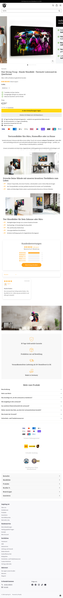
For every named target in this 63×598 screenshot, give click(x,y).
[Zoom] (52, 61)
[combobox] (31, 10)
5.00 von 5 (36, 247)
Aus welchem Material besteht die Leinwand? (15, 406)
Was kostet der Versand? (9, 414)
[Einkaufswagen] (57, 5)
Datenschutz (4, 546)
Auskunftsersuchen (6, 554)
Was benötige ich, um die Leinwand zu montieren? (16, 398)
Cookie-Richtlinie (6, 561)
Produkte (3, 512)
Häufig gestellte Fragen (7, 529)
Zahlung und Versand (7, 549)
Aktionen (3, 573)
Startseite (4, 68)
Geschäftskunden (6, 517)
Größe (3, 84)
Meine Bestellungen (6, 527)
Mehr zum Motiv (6, 393)
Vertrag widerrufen (6, 564)
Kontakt (3, 532)
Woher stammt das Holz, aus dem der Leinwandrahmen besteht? (21, 410)
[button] (5, 81)
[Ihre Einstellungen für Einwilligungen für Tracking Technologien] (60, 595)
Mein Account (5, 534)
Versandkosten (10, 107)
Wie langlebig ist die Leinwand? (11, 402)
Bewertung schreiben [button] (31, 265)
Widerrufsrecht (5, 551)
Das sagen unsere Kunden (8, 571)
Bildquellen (4, 556)
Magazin (3, 576)
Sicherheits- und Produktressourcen (12, 418)
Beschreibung (5, 389)
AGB (2, 544)
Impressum (4, 541)
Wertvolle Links (5, 520)
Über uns (3, 507)
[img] (8, 281)
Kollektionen (4, 510)
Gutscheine (4, 515)
